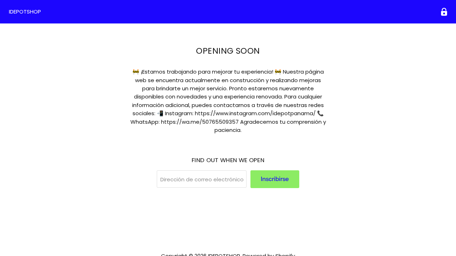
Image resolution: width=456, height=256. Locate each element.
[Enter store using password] (444, 12)
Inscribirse (275, 178)
